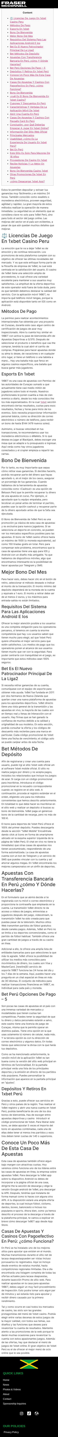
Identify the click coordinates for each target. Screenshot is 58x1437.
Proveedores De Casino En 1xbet (28, 160)
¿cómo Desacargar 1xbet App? (27, 181)
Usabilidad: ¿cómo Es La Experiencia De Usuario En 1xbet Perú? (28, 142)
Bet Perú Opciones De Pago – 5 (27, 67)
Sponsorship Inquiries (14, 1403)
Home (6, 1380)
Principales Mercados (22, 135)
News (6, 1384)
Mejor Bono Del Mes (21, 35)
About (6, 1394)
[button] (53, 4)
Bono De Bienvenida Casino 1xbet (29, 170)
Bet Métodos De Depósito (24, 53)
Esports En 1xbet (19, 28)
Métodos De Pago (20, 25)
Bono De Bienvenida (21, 32)
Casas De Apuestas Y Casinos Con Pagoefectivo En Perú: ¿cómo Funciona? (29, 86)
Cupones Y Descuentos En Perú (28, 103)
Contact (7, 1399)
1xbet (43, 402)
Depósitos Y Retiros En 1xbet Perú (29, 71)
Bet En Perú (16, 149)
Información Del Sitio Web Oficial (28, 131)
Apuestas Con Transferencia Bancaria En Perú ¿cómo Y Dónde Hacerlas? (29, 61)
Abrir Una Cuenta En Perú (24, 113)
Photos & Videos (12, 1389)
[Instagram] (21, 1413)
